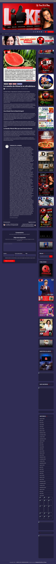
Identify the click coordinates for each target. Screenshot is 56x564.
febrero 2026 (42, 430)
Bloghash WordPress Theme (41, 562)
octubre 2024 (42, 461)
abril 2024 (41, 473)
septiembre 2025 (43, 438)
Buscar (41, 253)
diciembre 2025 (42, 432)
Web (26, 253)
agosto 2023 (42, 489)
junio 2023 (41, 493)
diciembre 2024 (42, 457)
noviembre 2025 (43, 434)
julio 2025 (41, 442)
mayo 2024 (42, 471)
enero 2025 (42, 455)
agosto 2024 (42, 465)
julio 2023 (41, 491)
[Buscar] (50, 256)
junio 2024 (41, 469)
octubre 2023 (42, 485)
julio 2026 (41, 420)
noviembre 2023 (43, 483)
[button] (50, 32)
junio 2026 (41, 422)
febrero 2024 (42, 477)
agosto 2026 (42, 418)
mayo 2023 (42, 495)
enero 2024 (42, 479)
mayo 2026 (42, 424)
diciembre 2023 (42, 481)
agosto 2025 (42, 440)
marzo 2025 (42, 451)
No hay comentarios (25, 88)
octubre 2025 (42, 436)
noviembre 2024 (43, 459)
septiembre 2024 (43, 463)
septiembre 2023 (43, 487)
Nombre (5, 253)
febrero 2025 (42, 453)
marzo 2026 (42, 428)
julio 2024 (41, 467)
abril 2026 (41, 426)
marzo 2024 (42, 475)
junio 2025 (41, 444)
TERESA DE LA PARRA (16, 145)
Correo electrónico (19, 253)
